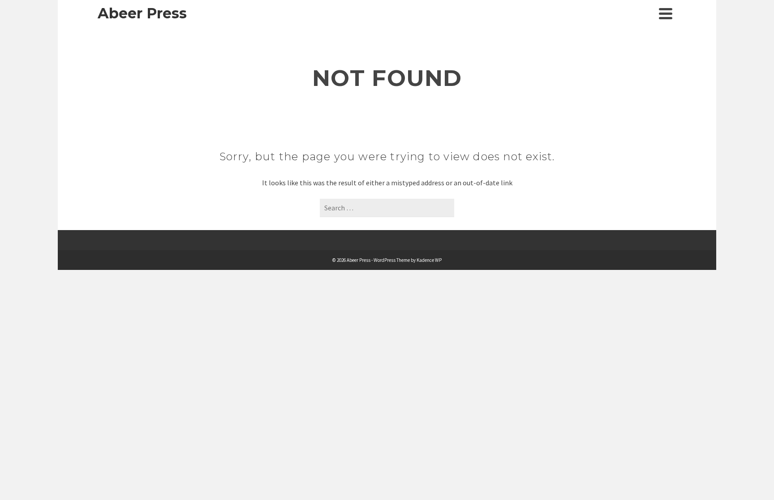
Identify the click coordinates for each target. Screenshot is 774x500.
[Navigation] (665, 13)
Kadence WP (429, 260)
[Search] (645, 13)
